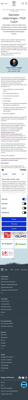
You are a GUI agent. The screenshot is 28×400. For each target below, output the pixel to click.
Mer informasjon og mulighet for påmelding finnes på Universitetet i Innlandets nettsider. (14, 159)
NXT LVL (3, 340)
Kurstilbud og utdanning (20, 9)
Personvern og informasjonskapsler (9, 391)
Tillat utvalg (14, 224)
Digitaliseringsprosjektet (7, 287)
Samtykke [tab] (5, 174)
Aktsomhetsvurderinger (6, 388)
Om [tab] (23, 174)
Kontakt (3, 382)
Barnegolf (3, 343)
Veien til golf (4, 335)
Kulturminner (24, 270)
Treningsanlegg (4, 365)
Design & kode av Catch (6, 394)
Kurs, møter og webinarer (7, 323)
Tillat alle (14, 219)
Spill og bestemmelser (6, 309)
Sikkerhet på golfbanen (6, 362)
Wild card (3, 312)
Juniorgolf (3, 346)
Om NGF (17, 270)
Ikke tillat (14, 228)
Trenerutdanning (14, 11)
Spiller (6, 3)
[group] (7, 234)
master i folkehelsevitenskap (10, 131)
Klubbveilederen (4, 279)
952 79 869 (17, 71)
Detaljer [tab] (14, 174)
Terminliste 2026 (5, 301)
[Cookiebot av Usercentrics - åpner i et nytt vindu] (20, 170)
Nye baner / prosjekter (6, 360)
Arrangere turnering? (6, 307)
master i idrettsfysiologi (8, 133)
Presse (2, 385)
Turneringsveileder (5, 304)
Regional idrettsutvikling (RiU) (8, 282)
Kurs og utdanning (10, 9)
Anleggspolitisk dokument (7, 357)
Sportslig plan (4, 337)
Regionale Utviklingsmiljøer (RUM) (9, 284)
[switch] (24, 203)
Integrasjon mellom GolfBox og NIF (9, 290)
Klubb (2, 3)
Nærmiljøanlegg (4, 368)
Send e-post (11, 71)
